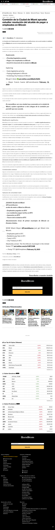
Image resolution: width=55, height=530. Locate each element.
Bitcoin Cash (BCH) (27, 490)
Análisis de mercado (8, 504)
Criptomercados (8, 458)
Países (4, 477)
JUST (13, 386)
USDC (4, 350)
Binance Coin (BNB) (27, 498)
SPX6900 (10, 409)
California (42, 316)
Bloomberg (9, 253)
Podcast (6, 470)
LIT (3, 429)
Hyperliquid (11, 367)
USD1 (4, 365)
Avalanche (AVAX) (27, 497)
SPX (4, 409)
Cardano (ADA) (26, 494)
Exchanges (5, 465)
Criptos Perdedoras (9, 404)
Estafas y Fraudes (26, 513)
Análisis (28, 13)
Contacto (5, 15)
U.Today (14, 253)
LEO (42, 4)
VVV (4, 407)
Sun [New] (14, 391)
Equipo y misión (25, 466)
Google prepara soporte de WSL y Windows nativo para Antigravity (7, 321)
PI (3, 393)
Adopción (4, 17)
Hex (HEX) (25, 495)
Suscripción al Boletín (8, 512)
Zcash (13, 379)
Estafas (5, 462)
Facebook (25, 471)
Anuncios (24, 458)
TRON (13, 388)
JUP (4, 424)
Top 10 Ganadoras (27, 479)
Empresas (17, 316)
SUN (4, 391)
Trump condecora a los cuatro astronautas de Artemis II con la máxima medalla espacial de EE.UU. (33, 322)
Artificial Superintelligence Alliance (16, 411)
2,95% (25, 4)
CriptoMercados (7, 13)
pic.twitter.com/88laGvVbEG (29, 79)
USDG (4, 396)
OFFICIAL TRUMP (16, 376)
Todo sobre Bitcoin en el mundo (10, 510)
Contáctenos (25, 456)
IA (24, 13)
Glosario (5, 468)
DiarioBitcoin (10, 38)
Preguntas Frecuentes (27, 512)
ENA (4, 362)
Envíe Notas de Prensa (27, 461)
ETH (4, 352)
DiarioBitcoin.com (50, 369)
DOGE (30, 4)
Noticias (5, 460)
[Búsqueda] (4, 1)
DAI (3, 398)
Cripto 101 (24, 515)
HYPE (10, 4)
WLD (4, 414)
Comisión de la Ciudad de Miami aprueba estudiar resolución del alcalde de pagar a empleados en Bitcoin (25, 22)
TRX (4, 388)
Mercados (5, 479)
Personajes (6, 508)
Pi (12, 393)
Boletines (5, 513)
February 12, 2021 (33, 249)
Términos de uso (26, 521)
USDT (4, 345)
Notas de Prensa (35, 13)
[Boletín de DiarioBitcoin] (13, 29)
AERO (4, 421)
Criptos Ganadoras (9, 373)
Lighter (9, 429)
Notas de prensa (7, 484)
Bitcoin (15, 13)
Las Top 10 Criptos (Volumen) (12, 342)
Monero (13, 381)
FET (4, 411)
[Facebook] (6, 29)
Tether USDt (12, 345)
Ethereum (20, 13)
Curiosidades (30, 316)
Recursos (47, 13)
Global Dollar (15, 396)
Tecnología (5, 482)
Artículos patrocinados (8, 485)
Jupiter (9, 424)
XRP (4, 357)
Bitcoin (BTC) (26, 484)
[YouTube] (9, 29)
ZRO (4, 426)
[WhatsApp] (4, 29)
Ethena (10, 362)
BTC (4, 348)
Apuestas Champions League (10, 456)
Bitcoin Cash (11, 416)
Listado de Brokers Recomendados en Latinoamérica (34, 508)
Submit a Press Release (27, 463)
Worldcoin (10, 414)
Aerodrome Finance (12, 421)
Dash (13, 384)
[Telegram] (11, 29)
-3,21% (15, 4)
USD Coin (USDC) (27, 489)
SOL (4, 355)
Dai (12, 398)
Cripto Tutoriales (7, 466)
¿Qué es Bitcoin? (26, 516)
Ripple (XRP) (26, 487)
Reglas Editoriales (26, 464)
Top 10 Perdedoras (27, 481)
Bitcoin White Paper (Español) (29, 520)
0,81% (5, 4)
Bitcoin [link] (8, 43)
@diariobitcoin (19, 38)
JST (4, 386)
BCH (4, 416)
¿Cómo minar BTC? (26, 518)
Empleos (24, 467)
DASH (4, 384)
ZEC (20, 4)
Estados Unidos (12, 17)
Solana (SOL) (26, 492)
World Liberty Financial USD (15, 365)
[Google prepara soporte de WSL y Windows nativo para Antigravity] (8, 312)
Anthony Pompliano (46, 197)
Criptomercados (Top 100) (29, 477)
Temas (42, 13)
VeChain (10, 419)
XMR (51, 4)
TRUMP (4, 376)
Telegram (25, 472)
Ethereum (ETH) (27, 486)
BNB (4, 360)
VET (4, 419)
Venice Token (11, 407)
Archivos (11, 15)
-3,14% (37, 4)
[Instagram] (7, 29)
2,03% (46, 4)
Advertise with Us (26, 459)
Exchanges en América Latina (29, 510)
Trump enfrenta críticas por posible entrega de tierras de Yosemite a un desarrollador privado (46, 322)
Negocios (5, 481)
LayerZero (10, 426)
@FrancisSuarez (28, 228)
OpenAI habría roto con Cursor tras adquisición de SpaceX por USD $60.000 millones (20, 321)
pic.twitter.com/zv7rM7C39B (24, 246)
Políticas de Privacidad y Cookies (29, 523)
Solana (10, 355)
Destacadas (6, 507)
